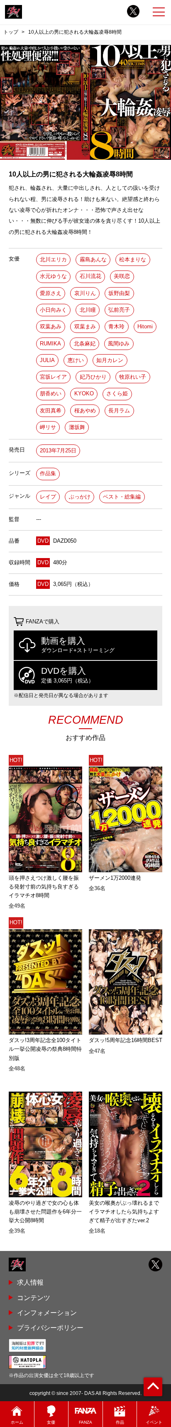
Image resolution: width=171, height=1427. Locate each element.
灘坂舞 (77, 427)
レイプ (48, 497)
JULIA (47, 360)
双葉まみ (85, 326)
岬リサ (48, 427)
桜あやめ (85, 410)
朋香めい (50, 393)
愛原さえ (50, 293)
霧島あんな (93, 259)
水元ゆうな (53, 276)
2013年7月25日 (58, 450)
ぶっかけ (79, 497)
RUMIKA (50, 343)
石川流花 (90, 276)
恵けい (76, 360)
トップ (10, 32)
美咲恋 (122, 276)
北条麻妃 (84, 343)
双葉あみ (50, 326)
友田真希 (50, 410)
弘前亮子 (119, 310)
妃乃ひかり (93, 377)
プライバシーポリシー (50, 1327)
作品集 (48, 473)
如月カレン (109, 360)
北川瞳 (88, 310)
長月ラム (119, 410)
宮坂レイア (53, 377)
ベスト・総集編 (122, 497)
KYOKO (84, 393)
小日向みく (53, 310)
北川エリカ (53, 259)
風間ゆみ (118, 343)
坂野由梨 (119, 293)
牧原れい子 (132, 377)
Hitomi (145, 326)
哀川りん (85, 293)
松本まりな (132, 259)
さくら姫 (117, 393)
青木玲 (116, 326)
